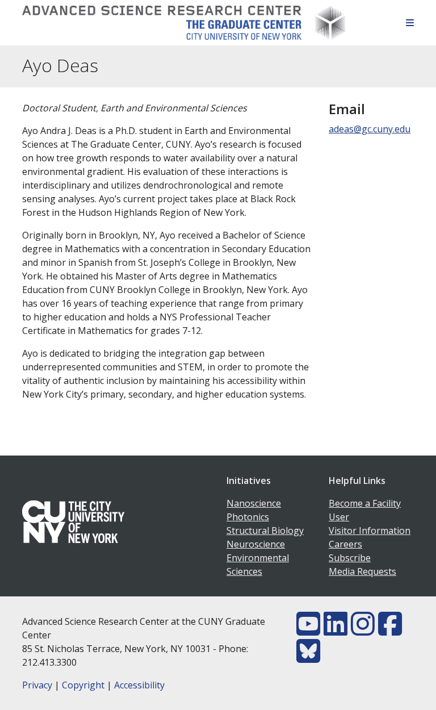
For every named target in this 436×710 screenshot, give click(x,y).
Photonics (248, 517)
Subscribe (350, 558)
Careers (345, 544)
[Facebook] (390, 630)
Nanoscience (254, 503)
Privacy (37, 685)
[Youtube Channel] (308, 630)
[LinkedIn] (335, 630)
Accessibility (139, 685)
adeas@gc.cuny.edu (369, 129)
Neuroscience (256, 544)
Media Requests (362, 571)
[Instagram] (362, 630)
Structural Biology (265, 530)
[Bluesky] (308, 657)
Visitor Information (369, 530)
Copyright (83, 685)
